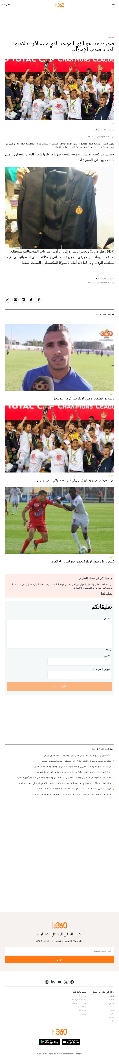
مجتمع (111, 1003)
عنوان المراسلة (101, 669)
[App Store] (71, 1041)
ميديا (112, 1010)
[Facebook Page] (72, 982)
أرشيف (83, 1014)
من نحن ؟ (82, 996)
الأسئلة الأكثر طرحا (79, 1000)
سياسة (111, 996)
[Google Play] (49, 1041)
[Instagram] (47, 982)
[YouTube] (59, 982)
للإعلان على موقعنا (79, 1003)
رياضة (112, 1014)
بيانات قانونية (81, 1007)
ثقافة (112, 1007)
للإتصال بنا (82, 1010)
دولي (112, 1021)
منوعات (111, 37)
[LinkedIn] (53, 982)
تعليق (107, 618)
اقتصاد (111, 1000)
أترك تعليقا (59, 686)
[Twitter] (66, 982)
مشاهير (111, 1017)
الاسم (107, 656)
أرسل (59, 959)
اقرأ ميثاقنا (106, 593)
